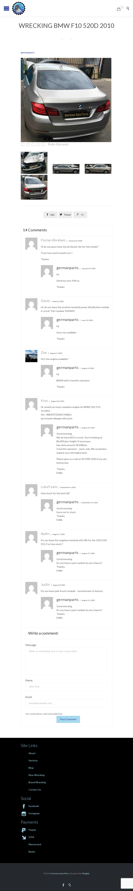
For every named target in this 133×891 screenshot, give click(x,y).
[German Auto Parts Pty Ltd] (64, 8)
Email (28, 696)
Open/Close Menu (6, 8)
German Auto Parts (60, 873)
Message (30, 645)
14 (35, 230)
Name (29, 680)
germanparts (28, 52)
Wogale (85, 873)
